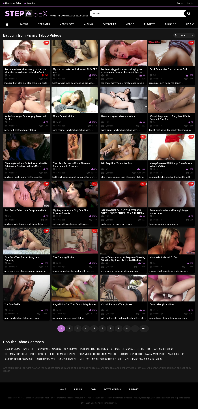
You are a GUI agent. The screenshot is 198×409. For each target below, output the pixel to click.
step (38, 83)
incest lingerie (38, 354)
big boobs (62, 177)
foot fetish (111, 318)
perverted (9, 130)
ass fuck (8, 177)
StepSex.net (96, 403)
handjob (153, 224)
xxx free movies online (63, 354)
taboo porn (84, 130)
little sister (180, 130)
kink (16, 224)
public (38, 177)
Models (130, 24)
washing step (176, 354)
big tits (173, 177)
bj (159, 271)
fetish (41, 224)
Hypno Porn (31, 3)
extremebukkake (60, 224)
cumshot (162, 224)
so (121, 83)
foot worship (124, 318)
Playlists (149, 24)
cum (54, 130)
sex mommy (70, 349)
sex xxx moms (12, 349)
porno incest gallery (49, 349)
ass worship (155, 177)
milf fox (84, 359)
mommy (115, 83)
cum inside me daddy (170, 83)
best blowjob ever (61, 83)
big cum (184, 271)
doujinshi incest (67, 359)
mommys (173, 224)
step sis (22, 83)
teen (91, 177)
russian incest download (19, 359)
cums (184, 318)
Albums (88, 24)
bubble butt (184, 177)
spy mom (126, 224)
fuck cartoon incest (130, 354)
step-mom (106, 177)
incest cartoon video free (107, 359)
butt (54, 177)
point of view (75, 177)
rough (16, 177)
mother (30, 177)
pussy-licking (136, 177)
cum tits (174, 271)
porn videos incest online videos (97, 354)
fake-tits (125, 177)
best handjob (77, 83)
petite (85, 177)
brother (18, 130)
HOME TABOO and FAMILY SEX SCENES (69, 15)
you (37, 318)
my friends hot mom (111, 224)
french (73, 224)
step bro (31, 83)
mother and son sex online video (143, 359)
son (54, 318)
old (83, 271)
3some (22, 224)
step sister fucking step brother (130, 349)
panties (66, 318)
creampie (154, 83)
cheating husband (114, 271)
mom (103, 130)
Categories (109, 24)
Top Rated (44, 24)
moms (61, 130)
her (102, 83)
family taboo (29, 130)
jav (102, 271)
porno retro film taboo (94, 349)
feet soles (161, 130)
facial (152, 130)
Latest (24, 24)
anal (29, 224)
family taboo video (133, 83)
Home (7, 24)
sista (44, 83)
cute (6, 271)
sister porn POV (46, 359)
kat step (29, 349)
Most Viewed (67, 24)
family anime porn (155, 354)
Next (144, 328)
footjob (170, 130)
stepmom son (131, 271)
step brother (10, 83)
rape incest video (163, 349)
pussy (152, 318)
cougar (115, 177)
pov (189, 130)
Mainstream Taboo (13, 3)
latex (34, 224)
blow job (165, 271)
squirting (65, 271)
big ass (88, 83)
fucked (24, 271)
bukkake (82, 224)
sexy (12, 271)
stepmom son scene (16, 354)
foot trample (137, 318)
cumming (40, 271)
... (135, 328)
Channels (170, 24)
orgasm (56, 271)
